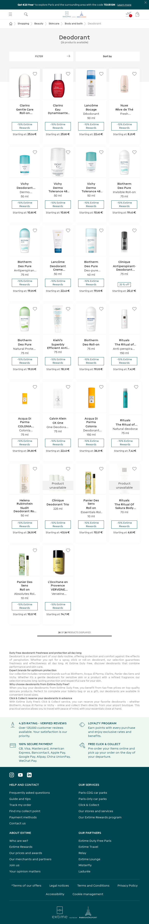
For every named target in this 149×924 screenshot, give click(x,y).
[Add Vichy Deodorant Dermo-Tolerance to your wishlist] (35, 152)
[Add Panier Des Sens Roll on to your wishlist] (101, 468)
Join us (14, 865)
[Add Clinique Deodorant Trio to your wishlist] (68, 468)
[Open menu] (10, 14)
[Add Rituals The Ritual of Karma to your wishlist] (136, 387)
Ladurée (84, 871)
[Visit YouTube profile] (20, 775)
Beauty (38, 23)
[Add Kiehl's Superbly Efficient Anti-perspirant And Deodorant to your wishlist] (68, 309)
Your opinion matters (25, 871)
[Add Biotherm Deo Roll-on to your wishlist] (101, 309)
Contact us (17, 823)
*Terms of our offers (26, 885)
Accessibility (55, 894)
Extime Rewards (20, 846)
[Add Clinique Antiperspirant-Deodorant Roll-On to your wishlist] (134, 230)
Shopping (23, 23)
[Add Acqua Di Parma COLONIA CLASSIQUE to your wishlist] (35, 387)
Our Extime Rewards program (100, 817)
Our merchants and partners (30, 859)
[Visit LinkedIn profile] (29, 775)
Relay (82, 853)
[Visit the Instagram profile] (11, 775)
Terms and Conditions (93, 885)
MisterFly (85, 865)
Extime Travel (88, 846)
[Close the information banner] (146, 2)
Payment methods (23, 817)
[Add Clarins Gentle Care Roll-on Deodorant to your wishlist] (35, 74)
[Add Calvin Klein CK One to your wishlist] (68, 387)
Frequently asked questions (29, 792)
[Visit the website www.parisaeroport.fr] (74, 912)
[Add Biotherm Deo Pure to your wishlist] (134, 152)
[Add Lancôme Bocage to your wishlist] (101, 74)
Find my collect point (24, 811)
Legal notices (59, 885)
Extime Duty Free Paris (95, 840)
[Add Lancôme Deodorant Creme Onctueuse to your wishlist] (68, 230)
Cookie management (88, 894)
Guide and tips (20, 799)
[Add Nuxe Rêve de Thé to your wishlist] (134, 74)
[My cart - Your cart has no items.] (138, 14)
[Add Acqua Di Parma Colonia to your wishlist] (101, 387)
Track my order (20, 805)
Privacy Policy (128, 885)
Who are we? (18, 840)
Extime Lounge (89, 859)
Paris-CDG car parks (93, 792)
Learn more (124, 4)
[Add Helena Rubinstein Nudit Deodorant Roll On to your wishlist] (35, 468)
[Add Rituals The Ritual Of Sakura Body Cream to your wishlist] (134, 468)
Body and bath (74, 23)
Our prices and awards (25, 853)
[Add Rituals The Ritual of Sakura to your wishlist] (134, 309)
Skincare (54, 23)
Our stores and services (96, 811)
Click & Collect (89, 805)
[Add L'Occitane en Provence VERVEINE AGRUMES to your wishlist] (68, 550)
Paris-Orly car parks (93, 799)
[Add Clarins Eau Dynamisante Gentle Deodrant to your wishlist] (68, 74)
